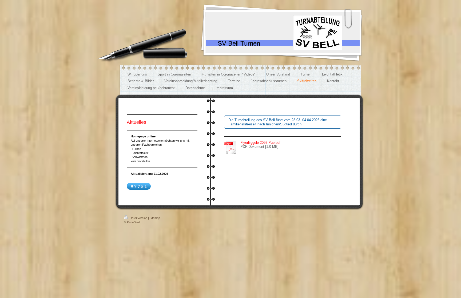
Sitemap (155, 218)
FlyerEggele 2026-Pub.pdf (260, 143)
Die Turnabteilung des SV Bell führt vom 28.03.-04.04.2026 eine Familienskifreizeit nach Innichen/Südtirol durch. (277, 122)
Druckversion (138, 218)
